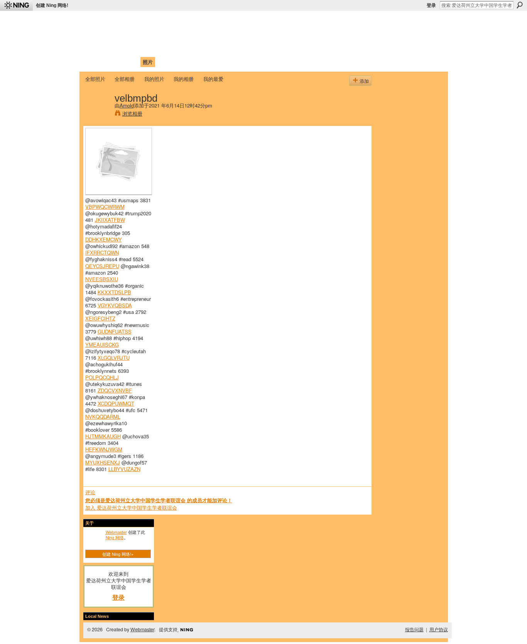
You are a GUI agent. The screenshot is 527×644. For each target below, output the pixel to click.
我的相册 (184, 78)
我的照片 (154, 78)
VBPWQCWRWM (105, 206)
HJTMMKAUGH (103, 436)
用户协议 (438, 629)
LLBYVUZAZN (124, 469)
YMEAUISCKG (102, 344)
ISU (226, 61)
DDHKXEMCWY (103, 239)
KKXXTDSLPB (114, 292)
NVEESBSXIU (101, 279)
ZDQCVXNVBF (115, 390)
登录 (431, 5)
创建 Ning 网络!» (117, 554)
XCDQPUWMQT (116, 403)
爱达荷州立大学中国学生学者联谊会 (187, 21)
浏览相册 (132, 113)
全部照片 (95, 78)
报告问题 (414, 629)
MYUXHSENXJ (102, 462)
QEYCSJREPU (102, 266)
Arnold (127, 105)
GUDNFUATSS (115, 331)
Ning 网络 (115, 537)
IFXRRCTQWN (102, 252)
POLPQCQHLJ (102, 377)
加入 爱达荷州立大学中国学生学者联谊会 (131, 507)
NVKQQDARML (102, 416)
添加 (364, 80)
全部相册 (125, 78)
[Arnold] (97, 114)
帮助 (211, 61)
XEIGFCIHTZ (100, 318)
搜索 (520, 5)
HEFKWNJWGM (103, 449)
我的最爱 (213, 78)
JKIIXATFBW (110, 219)
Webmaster (116, 532)
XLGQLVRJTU (114, 357)
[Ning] (16, 5)
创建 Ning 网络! (52, 5)
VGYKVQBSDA (115, 305)
